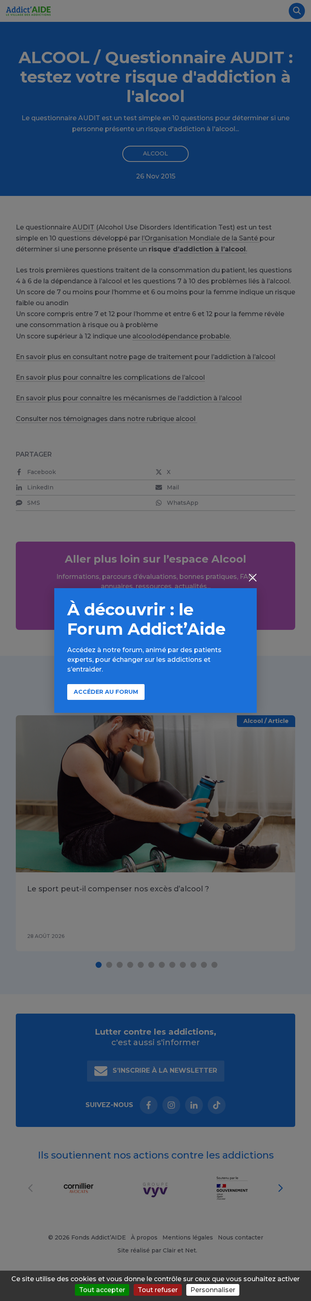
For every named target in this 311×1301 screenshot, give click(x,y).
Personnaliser (212, 1290)
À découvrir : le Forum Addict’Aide (146, 619)
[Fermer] (253, 578)
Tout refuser (158, 1290)
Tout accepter (102, 1290)
